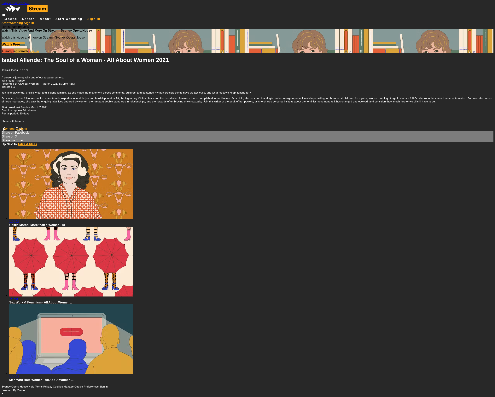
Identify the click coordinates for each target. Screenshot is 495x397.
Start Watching (69, 19)
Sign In (29, 23)
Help (32, 386)
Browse (10, 19)
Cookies (58, 386)
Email (23, 129)
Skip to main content (15, 3)
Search (29, 19)
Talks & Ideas (10, 69)
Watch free (11, 44)
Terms (39, 386)
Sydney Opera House (15, 386)
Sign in (93, 19)
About (45, 19)
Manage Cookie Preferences (81, 386)
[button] (3, 15)
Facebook (9, 129)
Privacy (48, 386)
